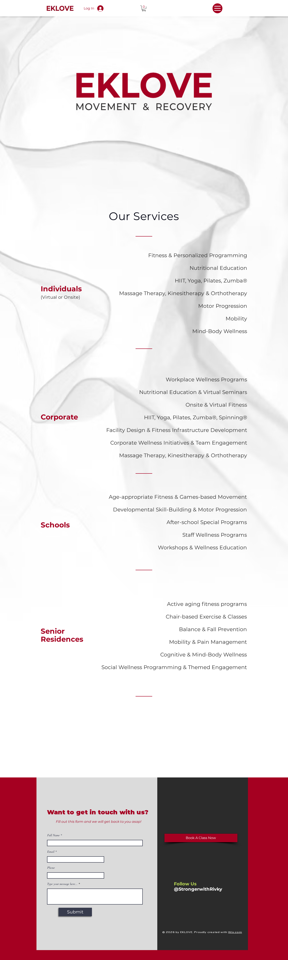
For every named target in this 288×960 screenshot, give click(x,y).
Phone (51, 867)
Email (50, 851)
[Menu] (217, 8)
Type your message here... (62, 883)
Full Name (53, 835)
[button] (143, 8)
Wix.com (235, 932)
